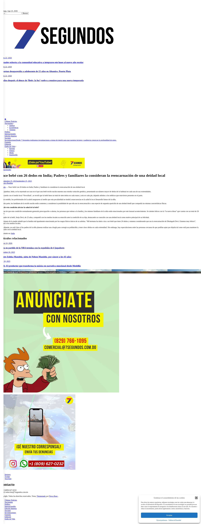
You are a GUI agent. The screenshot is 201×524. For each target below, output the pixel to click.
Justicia (12, 125)
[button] (196, 498)
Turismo (12, 130)
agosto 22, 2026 (6, 58)
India (13, 233)
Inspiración (13, 155)
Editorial (8, 144)
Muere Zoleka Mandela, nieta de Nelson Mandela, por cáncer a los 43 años (35, 257)
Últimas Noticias (11, 121)
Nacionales (9, 123)
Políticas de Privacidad (175, 520)
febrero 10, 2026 (6, 243)
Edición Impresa (11, 136)
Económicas (13, 128)
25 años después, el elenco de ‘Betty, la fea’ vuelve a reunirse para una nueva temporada (42, 80)
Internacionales (10, 134)
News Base (53, 496)
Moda (11, 153)
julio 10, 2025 (5, 261)
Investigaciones (60, 140)
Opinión (8, 142)
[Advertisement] (100, 100)
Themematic (41, 496)
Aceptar (169, 515)
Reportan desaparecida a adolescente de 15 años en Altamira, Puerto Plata (35, 71)
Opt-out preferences (161, 520)
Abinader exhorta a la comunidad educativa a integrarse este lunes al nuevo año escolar (41, 62)
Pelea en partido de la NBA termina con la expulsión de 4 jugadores (32, 248)
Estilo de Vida (10, 146)
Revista (12, 149)
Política (7, 132)
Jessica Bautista (7, 183)
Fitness (11, 151)
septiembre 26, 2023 (7, 252)
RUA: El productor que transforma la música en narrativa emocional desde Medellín (40, 266)
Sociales (8, 138)
